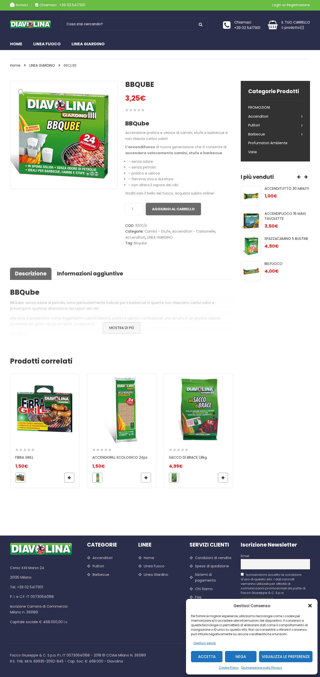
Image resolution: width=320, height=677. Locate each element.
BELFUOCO (273, 263)
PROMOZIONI (259, 107)
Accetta (207, 656)
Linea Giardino (88, 44)
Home (16, 44)
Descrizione (30, 273)
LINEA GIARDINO (42, 65)
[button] (310, 605)
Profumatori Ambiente (268, 142)
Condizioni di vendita (213, 557)
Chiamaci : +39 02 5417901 (62, 5)
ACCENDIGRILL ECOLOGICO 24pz (120, 457)
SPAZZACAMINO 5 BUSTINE (286, 238)
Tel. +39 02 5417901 (26, 587)
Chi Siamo (204, 588)
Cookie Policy (229, 667)
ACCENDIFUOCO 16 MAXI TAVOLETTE (285, 216)
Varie (252, 151)
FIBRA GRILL (24, 457)
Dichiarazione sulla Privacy (261, 667)
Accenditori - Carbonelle (193, 231)
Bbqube (140, 243)
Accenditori (135, 237)
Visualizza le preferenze (286, 656)
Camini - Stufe (157, 231)
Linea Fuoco (46, 44)
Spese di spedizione (212, 566)
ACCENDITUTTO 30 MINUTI (286, 188)
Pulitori (254, 125)
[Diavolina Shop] (32, 24)
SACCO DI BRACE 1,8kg (188, 457)
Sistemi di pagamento (205, 577)
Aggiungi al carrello (173, 209)
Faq (198, 597)
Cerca (201, 24)
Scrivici (22, 5)
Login (276, 5)
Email (245, 556)
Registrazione (298, 5)
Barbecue (256, 134)
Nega (241, 656)
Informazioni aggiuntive (90, 273)
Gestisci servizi (205, 643)
